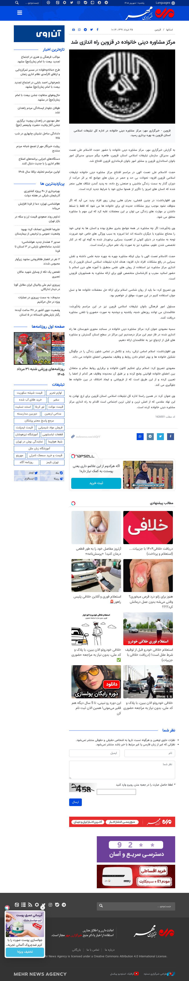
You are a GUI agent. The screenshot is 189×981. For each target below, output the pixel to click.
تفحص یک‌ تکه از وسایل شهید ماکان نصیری (38, 274)
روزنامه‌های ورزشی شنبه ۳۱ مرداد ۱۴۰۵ (41, 371)
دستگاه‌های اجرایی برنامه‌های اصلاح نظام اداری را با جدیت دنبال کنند (39, 161)
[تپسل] (73, 456)
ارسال (75, 802)
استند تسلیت (23, 407)
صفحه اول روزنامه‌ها (48, 327)
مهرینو (19, 455)
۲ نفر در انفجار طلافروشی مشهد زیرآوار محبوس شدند (37, 261)
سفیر (56, 400)
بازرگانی (76, 950)
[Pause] (127, 485)
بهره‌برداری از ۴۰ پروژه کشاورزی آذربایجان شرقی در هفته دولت (42, 193)
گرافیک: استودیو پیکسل (122, 974)
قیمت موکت (55, 407)
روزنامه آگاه (26, 462)
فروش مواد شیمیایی (50, 427)
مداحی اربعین (53, 414)
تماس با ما (93, 950)
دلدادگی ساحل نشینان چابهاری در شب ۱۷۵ (37, 135)
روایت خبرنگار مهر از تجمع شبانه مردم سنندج (38, 148)
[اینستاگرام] (50, 905)
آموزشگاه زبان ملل (39, 448)
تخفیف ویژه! (25, 952)
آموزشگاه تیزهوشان (26, 434)
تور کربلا (39, 407)
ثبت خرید (96, 483)
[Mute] (134, 485)
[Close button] (42, 907)
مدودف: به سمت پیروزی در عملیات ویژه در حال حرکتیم (39, 299)
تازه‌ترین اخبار (54, 50)
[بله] (57, 905)
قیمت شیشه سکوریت (29, 393)
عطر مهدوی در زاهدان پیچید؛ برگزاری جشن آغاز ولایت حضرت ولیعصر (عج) (38, 123)
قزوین (158, 30)
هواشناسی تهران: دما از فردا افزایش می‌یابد (39, 206)
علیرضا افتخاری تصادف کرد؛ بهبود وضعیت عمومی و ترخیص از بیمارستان (37, 231)
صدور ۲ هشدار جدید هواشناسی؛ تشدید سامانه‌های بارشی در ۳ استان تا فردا (37, 246)
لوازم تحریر (55, 393)
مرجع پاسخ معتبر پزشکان (39, 420)
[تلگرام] (64, 905)
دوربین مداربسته (27, 414)
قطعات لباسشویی (52, 434)
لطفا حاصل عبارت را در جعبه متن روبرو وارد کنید (145, 785)
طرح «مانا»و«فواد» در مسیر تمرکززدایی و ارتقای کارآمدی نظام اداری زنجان (37, 72)
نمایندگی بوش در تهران (29, 441)
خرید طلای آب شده (30, 400)
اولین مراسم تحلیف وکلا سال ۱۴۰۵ (39, 172)
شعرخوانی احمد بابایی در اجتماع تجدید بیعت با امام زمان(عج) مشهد (37, 84)
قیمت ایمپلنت (24, 427)
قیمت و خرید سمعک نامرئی (45, 455)
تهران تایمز (52, 462)
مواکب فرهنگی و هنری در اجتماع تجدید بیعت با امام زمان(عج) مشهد (39, 59)
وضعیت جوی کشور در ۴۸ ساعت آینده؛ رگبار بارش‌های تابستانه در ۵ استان (37, 312)
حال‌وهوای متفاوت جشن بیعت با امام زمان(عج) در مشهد (37, 97)
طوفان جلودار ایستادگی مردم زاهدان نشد (39, 110)
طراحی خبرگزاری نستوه (155, 974)
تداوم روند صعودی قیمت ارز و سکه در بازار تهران (37, 219)
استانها (169, 30)
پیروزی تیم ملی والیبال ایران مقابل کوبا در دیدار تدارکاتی (37, 287)
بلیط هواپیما (55, 441)
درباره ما (110, 950)
